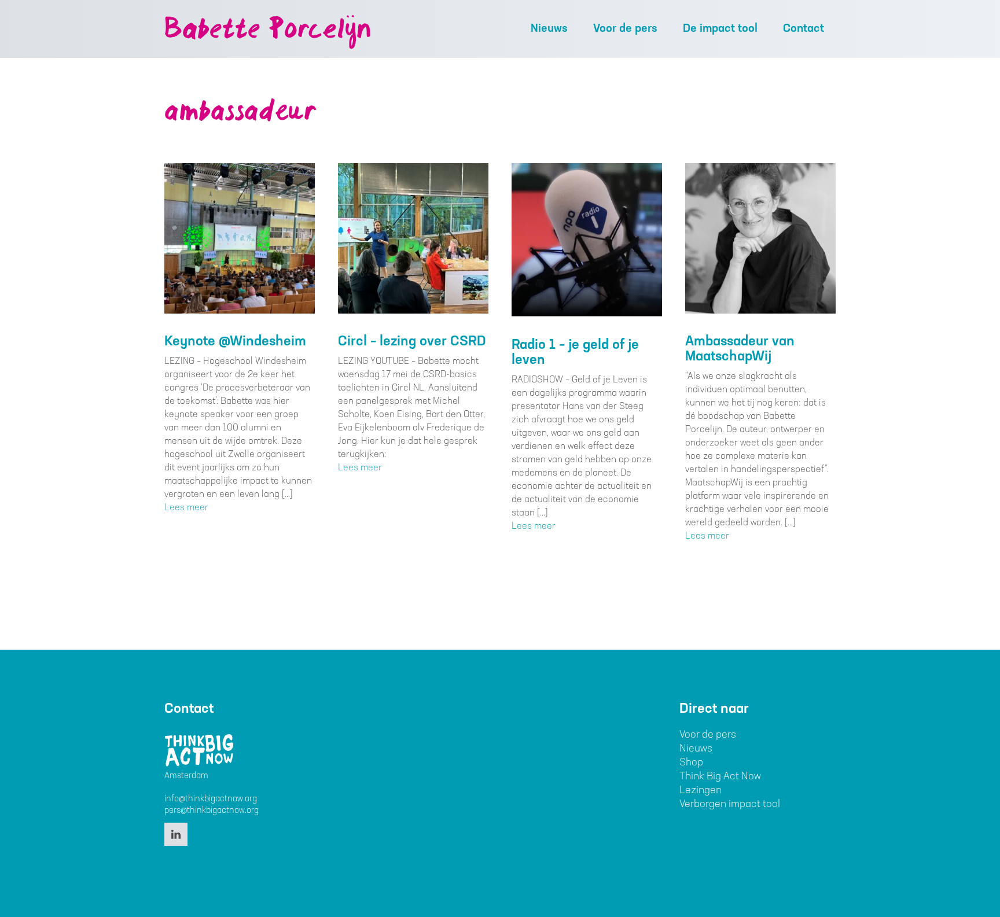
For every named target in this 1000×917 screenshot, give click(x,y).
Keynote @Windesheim (235, 342)
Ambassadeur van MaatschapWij (740, 349)
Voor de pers (625, 29)
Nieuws (549, 29)
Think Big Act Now (720, 777)
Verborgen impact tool (729, 805)
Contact (803, 29)
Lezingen (700, 791)
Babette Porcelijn (267, 31)
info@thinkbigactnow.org (210, 799)
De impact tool (720, 29)
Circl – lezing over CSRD (412, 342)
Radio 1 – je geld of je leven (575, 352)
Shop (691, 763)
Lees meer (186, 508)
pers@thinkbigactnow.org (211, 810)
